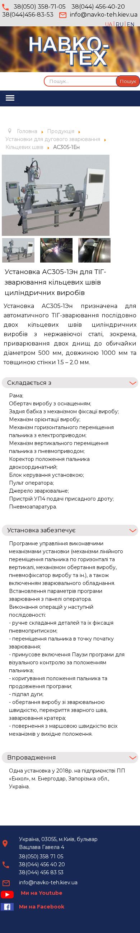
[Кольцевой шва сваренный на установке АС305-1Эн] (94, 250)
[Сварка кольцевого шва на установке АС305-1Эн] (56, 250)
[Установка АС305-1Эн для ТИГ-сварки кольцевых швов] (55, 195)
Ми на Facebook (41, 906)
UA (109, 24)
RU (120, 24)
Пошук (128, 81)
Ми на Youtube (41, 893)
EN (131, 24)
